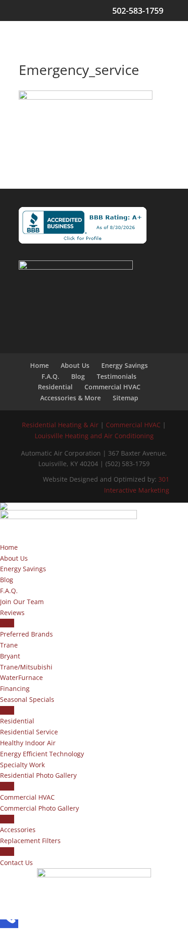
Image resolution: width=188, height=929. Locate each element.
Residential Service (29, 731)
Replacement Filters (30, 840)
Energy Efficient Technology (42, 753)
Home (39, 365)
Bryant (10, 656)
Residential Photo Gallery (38, 775)
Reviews (12, 612)
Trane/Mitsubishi (26, 667)
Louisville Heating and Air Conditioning (94, 435)
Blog (78, 376)
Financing (15, 688)
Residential (55, 386)
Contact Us (16, 862)
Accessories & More (70, 397)
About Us (75, 365)
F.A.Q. (50, 376)
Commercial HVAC (112, 386)
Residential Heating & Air (60, 424)
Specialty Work (22, 764)
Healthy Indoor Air (28, 742)
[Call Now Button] (9, 923)
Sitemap (125, 397)
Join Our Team (22, 601)
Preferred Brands (26, 634)
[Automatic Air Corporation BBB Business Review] (82, 225)
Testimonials (116, 376)
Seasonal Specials (27, 699)
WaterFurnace (21, 677)
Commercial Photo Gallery (39, 808)
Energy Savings (124, 365)
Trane (9, 645)
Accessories (18, 829)
